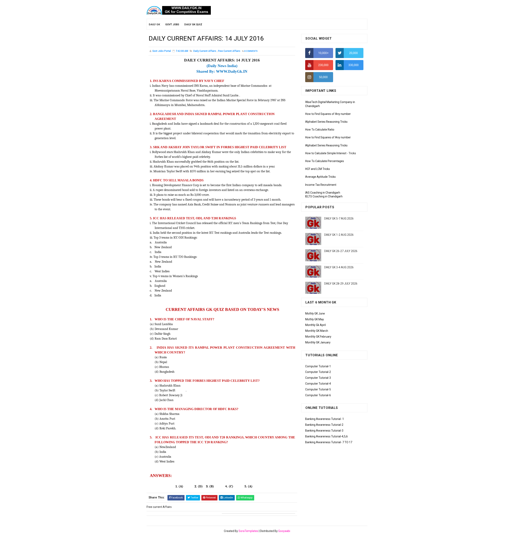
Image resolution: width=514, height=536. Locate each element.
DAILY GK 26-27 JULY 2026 (340, 251)
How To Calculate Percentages (324, 161)
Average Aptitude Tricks (320, 176)
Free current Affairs (229, 51)
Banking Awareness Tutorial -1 (324, 419)
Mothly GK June (315, 313)
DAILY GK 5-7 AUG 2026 (339, 218)
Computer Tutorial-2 (318, 372)
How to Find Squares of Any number (328, 113)
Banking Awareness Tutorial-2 (324, 424)
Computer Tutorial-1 (318, 366)
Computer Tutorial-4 (318, 383)
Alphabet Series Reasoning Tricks (326, 121)
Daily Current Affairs (204, 51)
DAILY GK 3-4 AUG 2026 (339, 267)
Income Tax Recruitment (320, 184)
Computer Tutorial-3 (318, 377)
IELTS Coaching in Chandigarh (324, 196)
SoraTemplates (248, 531)
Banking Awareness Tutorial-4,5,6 (326, 436)
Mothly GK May (314, 319)
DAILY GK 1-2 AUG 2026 (339, 234)
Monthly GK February (318, 336)
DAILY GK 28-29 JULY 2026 (340, 283)
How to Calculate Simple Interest (325, 153)
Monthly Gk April (315, 325)
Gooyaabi (284, 531)
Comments (251, 51)
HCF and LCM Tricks (317, 168)
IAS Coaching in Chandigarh (322, 192)
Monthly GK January (317, 342)
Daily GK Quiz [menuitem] (193, 24)
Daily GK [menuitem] (154, 24)
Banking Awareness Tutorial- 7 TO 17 (328, 442)
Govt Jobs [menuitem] (172, 24)
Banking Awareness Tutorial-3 (324, 430)
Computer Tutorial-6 (318, 395)
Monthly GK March (316, 330)
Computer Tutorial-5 (318, 389)
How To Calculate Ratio (319, 129)
